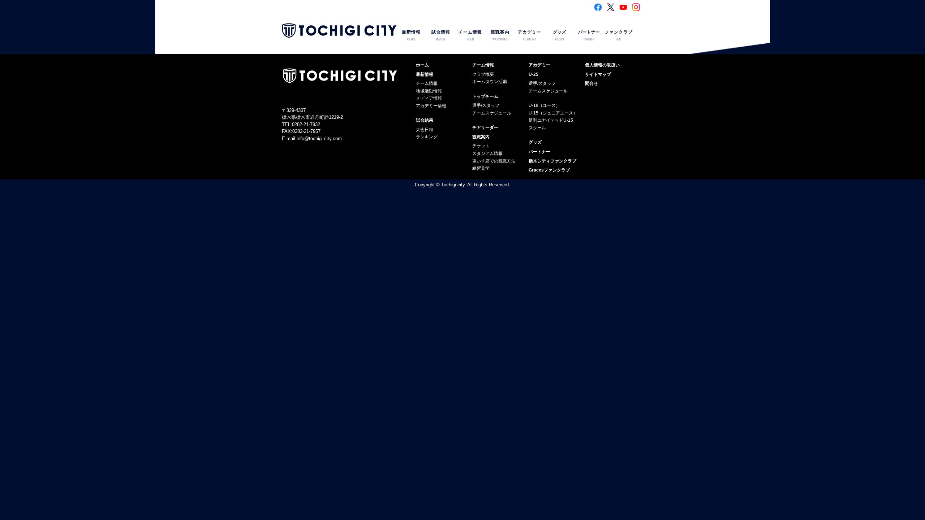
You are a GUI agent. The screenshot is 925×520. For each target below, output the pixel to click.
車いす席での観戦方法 (494, 161)
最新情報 (411, 36)
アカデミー (529, 36)
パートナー (589, 36)
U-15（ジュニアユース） (553, 113)
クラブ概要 (483, 74)
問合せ (591, 83)
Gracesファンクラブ (549, 170)
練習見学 (481, 168)
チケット (481, 145)
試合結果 (424, 120)
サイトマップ (598, 74)
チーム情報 (470, 36)
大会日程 (424, 129)
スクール (537, 127)
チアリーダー (485, 127)
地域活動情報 (429, 91)
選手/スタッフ (485, 105)
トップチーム (485, 96)
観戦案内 (500, 36)
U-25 (533, 74)
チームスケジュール (491, 113)
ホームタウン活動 (489, 81)
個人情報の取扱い (602, 65)
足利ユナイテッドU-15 (551, 120)
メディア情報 (429, 98)
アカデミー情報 (431, 105)
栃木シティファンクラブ (552, 161)
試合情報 (440, 36)
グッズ (559, 36)
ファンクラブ (619, 36)
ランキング (427, 136)
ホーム (422, 65)
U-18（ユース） (544, 105)
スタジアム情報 (487, 153)
